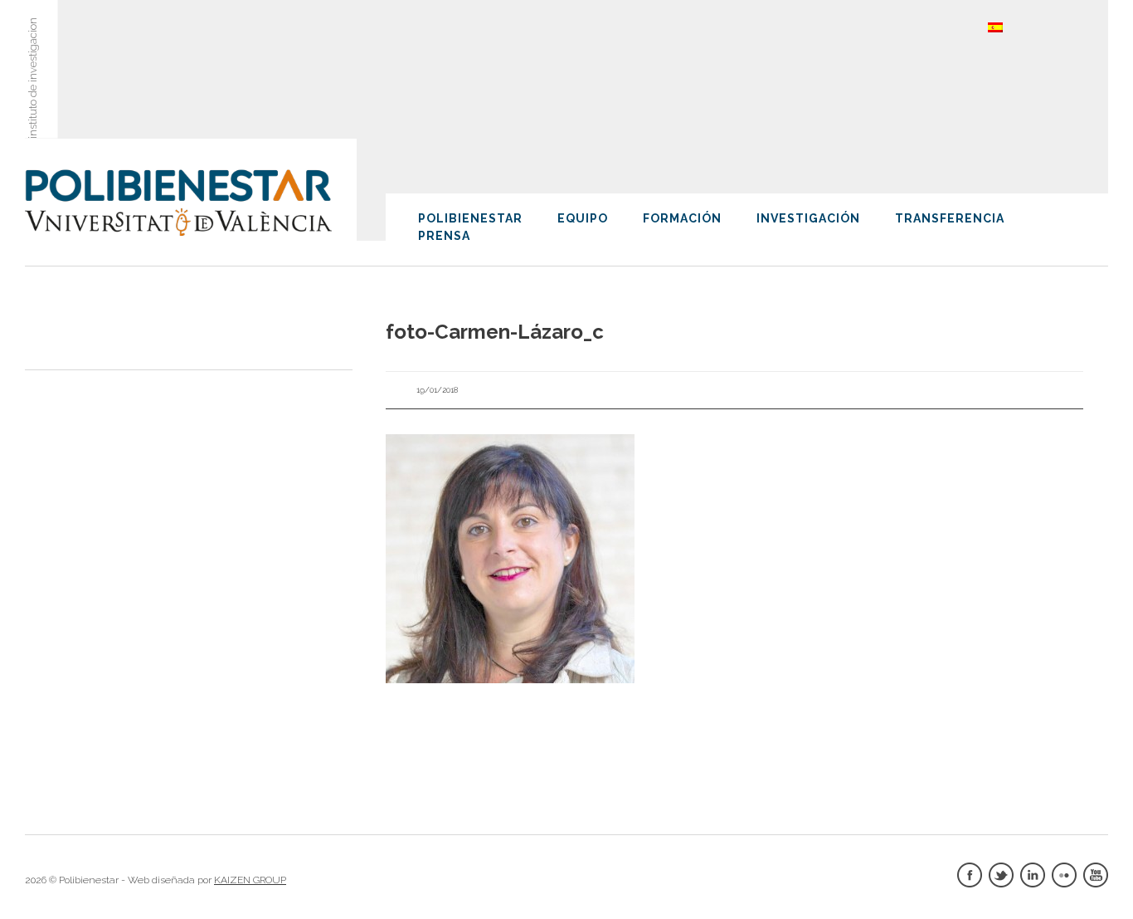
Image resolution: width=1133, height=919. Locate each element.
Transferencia (949, 218)
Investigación (808, 218)
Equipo (582, 218)
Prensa (444, 235)
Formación (682, 218)
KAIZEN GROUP (250, 880)
